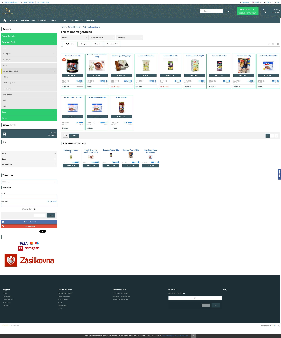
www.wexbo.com (15, 325)
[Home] (7, 11)
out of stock (115, 86)
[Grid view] (273, 44)
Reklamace (7, 302)
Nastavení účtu (8, 299)
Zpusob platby (63, 299)
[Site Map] (278, 325)
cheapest (84, 44)
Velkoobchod (62, 305)
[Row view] (269, 44)
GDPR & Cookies (64, 296)
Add (216, 305)
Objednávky (7, 296)
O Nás (60, 308)
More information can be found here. (175, 336)
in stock (89, 86)
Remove (205, 305)
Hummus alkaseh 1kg (71, 151)
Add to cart (72, 75)
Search (227, 11)
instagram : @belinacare (121, 296)
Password (4, 201)
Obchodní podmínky (65, 293)
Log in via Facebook (30, 222)
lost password (52, 201)
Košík (5, 293)
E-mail (3, 193)
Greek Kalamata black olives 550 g (91, 151)
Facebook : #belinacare (121, 293)
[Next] (276, 136)
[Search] (55, 182)
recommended (112, 44)
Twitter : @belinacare (120, 299)
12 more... (74, 136)
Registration (39, 215)
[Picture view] (278, 44)
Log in (51, 215)
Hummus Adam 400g (111, 150)
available (65, 86)
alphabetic (70, 44)
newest (97, 44)
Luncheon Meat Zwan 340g (150, 151)
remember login (30, 209)
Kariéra (60, 302)
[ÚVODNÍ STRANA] (4, 20)
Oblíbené (6, 305)
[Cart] (271, 11)
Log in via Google (30, 226)
